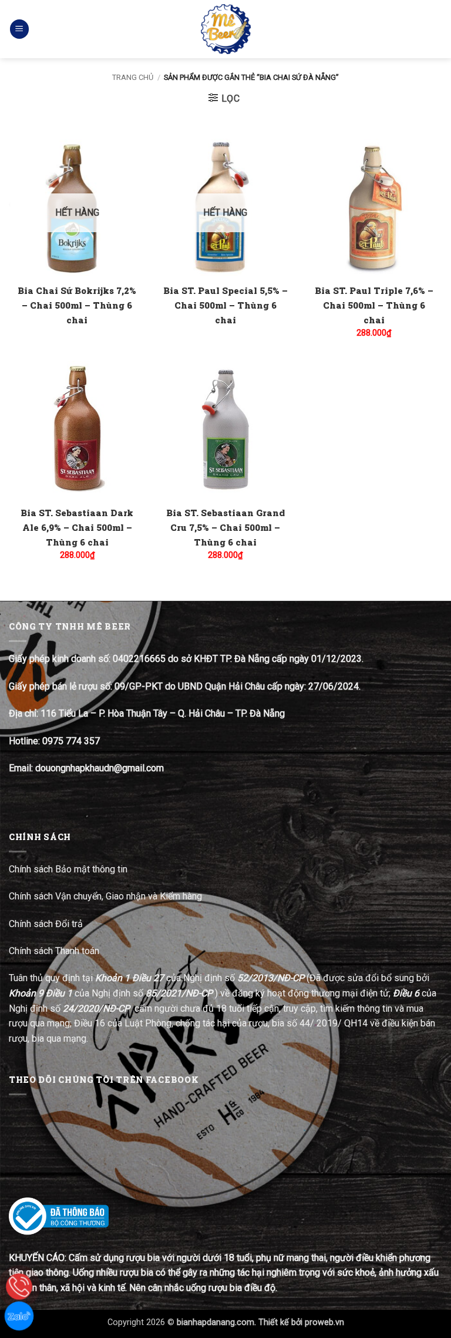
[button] (19, 29)
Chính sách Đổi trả (47, 923)
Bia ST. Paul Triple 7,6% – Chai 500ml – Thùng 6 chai (374, 305)
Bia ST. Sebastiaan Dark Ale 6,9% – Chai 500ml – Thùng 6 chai (77, 527)
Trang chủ (132, 77)
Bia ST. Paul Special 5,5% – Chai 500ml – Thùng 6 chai (225, 305)
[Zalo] (19, 1316)
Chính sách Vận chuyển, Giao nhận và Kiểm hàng (105, 896)
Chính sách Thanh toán (54, 950)
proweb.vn (324, 1322)
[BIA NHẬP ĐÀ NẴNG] (226, 29)
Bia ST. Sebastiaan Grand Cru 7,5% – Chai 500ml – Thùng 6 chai (225, 527)
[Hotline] (19, 1286)
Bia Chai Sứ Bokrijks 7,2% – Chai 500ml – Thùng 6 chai (77, 305)
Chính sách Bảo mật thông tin (68, 869)
